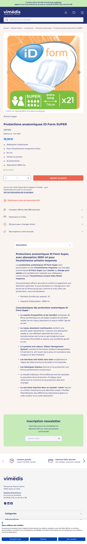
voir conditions (55, 2)
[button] (73, 12)
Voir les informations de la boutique (18, 192)
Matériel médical (16, 28)
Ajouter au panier (58, 178)
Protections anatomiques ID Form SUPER (68, 28)
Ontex (7, 130)
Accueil (6, 28)
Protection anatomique (43, 28)
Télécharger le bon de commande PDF (24, 200)
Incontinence (28, 28)
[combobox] (43, 19)
